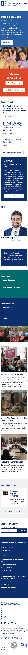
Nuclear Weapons (7, 550)
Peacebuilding (6, 553)
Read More (7, 42)
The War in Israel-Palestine (12, 374)
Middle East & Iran (8, 547)
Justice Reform (7, 570)
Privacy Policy (5, 617)
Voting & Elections (8, 584)
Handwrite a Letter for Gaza (12, 462)
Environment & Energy (9, 591)
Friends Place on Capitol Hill (18, 628)
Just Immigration (7, 567)
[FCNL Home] (10, 605)
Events (3, 611)
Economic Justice (7, 581)
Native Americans (8, 573)
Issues (7, 9)
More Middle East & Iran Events (14, 512)
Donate (3, 609)
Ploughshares (13, 255)
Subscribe (4, 613)
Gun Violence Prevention (9, 564)
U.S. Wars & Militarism (9, 556)
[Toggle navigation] (25, 3)
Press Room (4, 615)
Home (2, 9)
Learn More (14, 196)
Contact (3, 619)
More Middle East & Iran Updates (12, 152)
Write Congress (13, 83)
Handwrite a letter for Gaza (14, 90)
